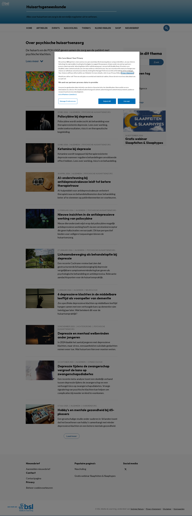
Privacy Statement (127, 73)
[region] (96, 80)
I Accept (127, 101)
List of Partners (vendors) (67, 94)
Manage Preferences (68, 101)
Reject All (107, 101)
